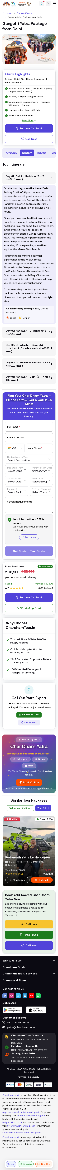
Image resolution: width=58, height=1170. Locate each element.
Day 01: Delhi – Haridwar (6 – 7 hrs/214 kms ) (25, 177)
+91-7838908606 (17, 1022)
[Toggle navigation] (54, 3)
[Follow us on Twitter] (18, 995)
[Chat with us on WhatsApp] (38, 995)
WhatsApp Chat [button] (30, 608)
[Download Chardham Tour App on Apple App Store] (36, 1009)
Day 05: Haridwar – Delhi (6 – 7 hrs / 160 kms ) (28, 378)
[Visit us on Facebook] (4, 995)
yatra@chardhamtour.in (20, 1027)
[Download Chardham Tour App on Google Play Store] (12, 1009)
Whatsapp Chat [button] (30, 714)
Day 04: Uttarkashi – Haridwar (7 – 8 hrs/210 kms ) (28, 364)
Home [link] (8, 13)
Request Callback (31, 128)
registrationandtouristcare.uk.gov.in (21, 1112)
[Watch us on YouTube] (31, 995)
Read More (30, 537)
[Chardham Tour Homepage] (16, 4)
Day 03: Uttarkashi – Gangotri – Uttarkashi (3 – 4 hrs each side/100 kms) (27, 348)
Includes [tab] (42, 152)
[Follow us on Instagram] (11, 995)
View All (41, 808)
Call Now (31, 139)
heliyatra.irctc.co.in (12, 1122)
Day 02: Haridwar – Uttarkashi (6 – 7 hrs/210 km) (28, 332)
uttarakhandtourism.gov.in (21, 1125)
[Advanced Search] (48, 3)
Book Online (31, 782)
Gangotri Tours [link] (24, 13)
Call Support (30, 722)
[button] (41, 3)
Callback (43, 880)
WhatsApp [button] (19, 880)
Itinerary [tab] (27, 152)
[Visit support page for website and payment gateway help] (29, 1084)
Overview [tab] (11, 152)
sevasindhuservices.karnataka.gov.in (21, 1132)
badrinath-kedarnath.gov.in (31, 1115)
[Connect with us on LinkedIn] (25, 995)
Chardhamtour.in (11, 1095)
